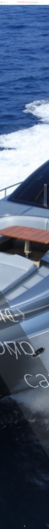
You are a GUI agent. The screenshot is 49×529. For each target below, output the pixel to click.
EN (39, 2)
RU (42, 2)
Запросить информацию (33, 2)
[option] (24, 267)
